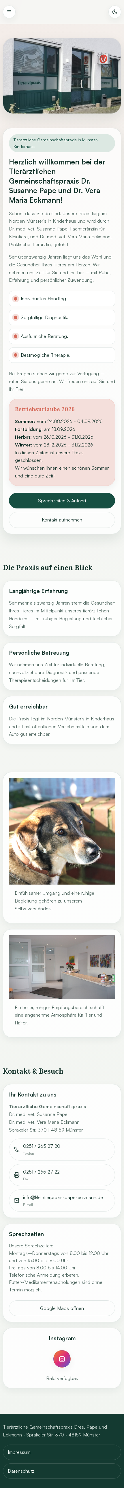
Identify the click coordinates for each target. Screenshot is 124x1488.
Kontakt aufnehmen (62, 520)
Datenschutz (21, 1471)
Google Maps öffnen (62, 1308)
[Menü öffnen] (9, 12)
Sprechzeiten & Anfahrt (62, 501)
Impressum (19, 1452)
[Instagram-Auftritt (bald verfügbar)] (62, 1359)
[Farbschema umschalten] (114, 12)
